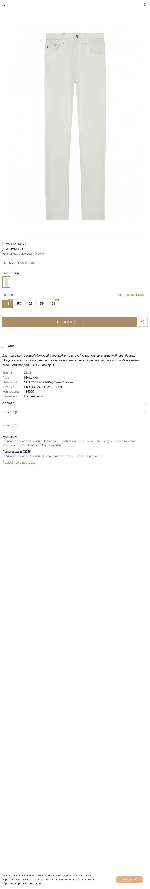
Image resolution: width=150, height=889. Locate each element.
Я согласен (129, 879)
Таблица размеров (130, 295)
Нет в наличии (69, 322)
